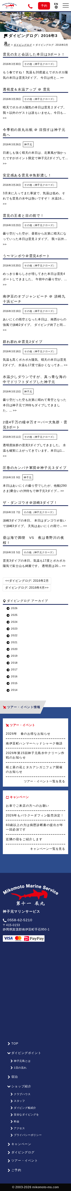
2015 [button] (14, 683)
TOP (15, 1043)
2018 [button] (14, 662)
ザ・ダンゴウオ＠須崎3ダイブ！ (30, 502)
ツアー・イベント (24, 1160)
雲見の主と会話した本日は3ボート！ (34, 54)
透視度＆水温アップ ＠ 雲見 (26, 89)
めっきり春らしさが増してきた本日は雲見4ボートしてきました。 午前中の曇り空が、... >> (35, 279)
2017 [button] (14, 669)
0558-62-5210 (19, 920)
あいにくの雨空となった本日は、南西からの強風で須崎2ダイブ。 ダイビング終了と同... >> (34, 325)
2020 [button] (14, 649)
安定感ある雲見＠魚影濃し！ (27, 175)
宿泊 (14, 1076)
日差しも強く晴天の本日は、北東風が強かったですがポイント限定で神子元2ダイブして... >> (35, 158)
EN (56, 3)
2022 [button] (14, 635)
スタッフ (19, 1100)
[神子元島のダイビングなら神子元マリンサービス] (9, 4)
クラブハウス (22, 1094)
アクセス (19, 1128)
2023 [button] (14, 628)
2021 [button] (14, 642)
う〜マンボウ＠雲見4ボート (26, 256)
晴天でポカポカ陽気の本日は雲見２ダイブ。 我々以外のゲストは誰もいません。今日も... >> (34, 113)
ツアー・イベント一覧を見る (44, 781)
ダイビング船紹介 (25, 1107)
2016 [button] (14, 676)
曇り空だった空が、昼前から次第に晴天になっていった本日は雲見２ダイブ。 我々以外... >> (35, 239)
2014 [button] (14, 689)
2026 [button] (14, 608)
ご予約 (16, 1170)
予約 (44, 5)
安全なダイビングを (26, 1114)
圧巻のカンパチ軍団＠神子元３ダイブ (35, 468)
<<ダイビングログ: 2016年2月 (27, 580)
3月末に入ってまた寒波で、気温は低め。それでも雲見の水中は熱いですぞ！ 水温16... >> (34, 199)
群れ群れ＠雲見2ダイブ (23, 342)
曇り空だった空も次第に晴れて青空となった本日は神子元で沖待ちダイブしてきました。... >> (34, 405)
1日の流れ (20, 1067)
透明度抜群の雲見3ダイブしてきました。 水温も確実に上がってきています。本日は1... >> (34, 451)
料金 (17, 1121)
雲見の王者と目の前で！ (23, 215)
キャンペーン (21, 1144)
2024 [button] (14, 621)
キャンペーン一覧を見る (47, 848)
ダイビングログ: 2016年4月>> (26, 587)
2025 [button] (14, 614)
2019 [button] (14, 655)
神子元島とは (22, 1060)
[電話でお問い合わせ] (31, 6)
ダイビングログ (23, 44)
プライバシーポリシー (28, 1134)
